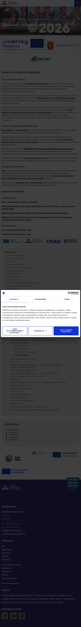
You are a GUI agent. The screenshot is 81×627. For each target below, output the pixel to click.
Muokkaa (39, 331)
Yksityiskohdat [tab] (40, 299)
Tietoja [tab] (67, 299)
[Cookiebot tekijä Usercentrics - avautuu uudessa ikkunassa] (69, 293)
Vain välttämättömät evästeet (15, 331)
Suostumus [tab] (14, 299)
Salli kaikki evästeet (66, 331)
